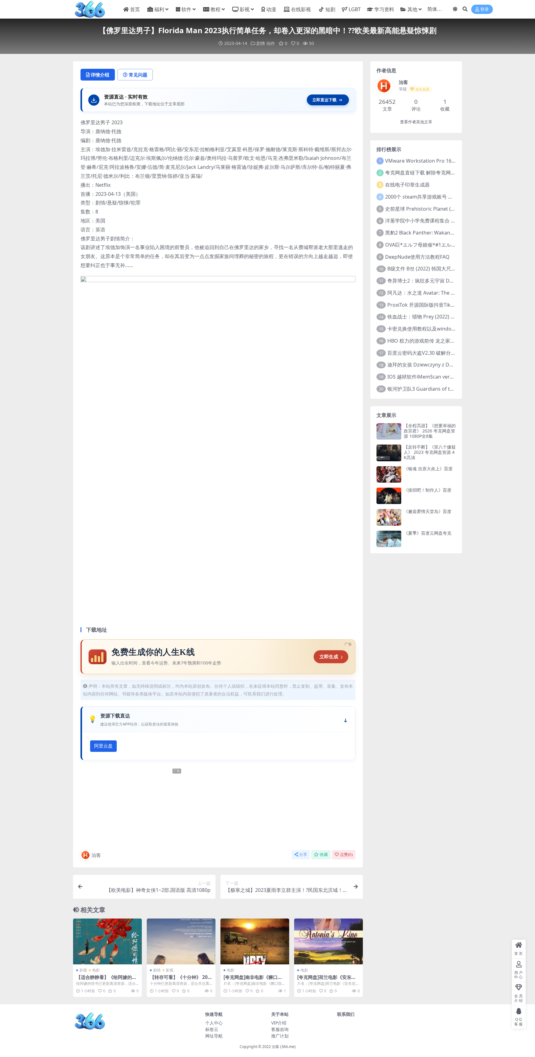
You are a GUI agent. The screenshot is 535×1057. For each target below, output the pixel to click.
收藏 (324, 854)
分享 (303, 854)
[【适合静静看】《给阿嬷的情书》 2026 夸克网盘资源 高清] (107, 941)
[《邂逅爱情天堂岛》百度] (388, 517)
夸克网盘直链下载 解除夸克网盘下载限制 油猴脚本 (441, 172)
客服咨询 (280, 1029)
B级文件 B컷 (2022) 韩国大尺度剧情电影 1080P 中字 (444, 268)
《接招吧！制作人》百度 (427, 490)
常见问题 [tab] (138, 75)
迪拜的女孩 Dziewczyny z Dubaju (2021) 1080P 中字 (446, 364)
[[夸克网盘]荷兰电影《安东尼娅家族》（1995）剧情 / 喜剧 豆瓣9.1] (328, 941)
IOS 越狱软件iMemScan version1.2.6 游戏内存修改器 (447, 376)
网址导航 (214, 1036)
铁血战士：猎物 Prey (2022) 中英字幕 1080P (436, 316)
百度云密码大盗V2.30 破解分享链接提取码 (434, 352)
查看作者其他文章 (416, 122)
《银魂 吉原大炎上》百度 (428, 468)
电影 (96, 970)
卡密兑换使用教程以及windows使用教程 (432, 328)
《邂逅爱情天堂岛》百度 (427, 511)
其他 (412, 9)
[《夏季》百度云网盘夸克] (388, 539)
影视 (245, 9)
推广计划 (280, 1036)
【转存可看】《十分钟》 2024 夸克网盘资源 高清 (180, 980)
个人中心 (214, 1023)
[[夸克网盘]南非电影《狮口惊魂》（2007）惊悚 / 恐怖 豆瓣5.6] (254, 941)
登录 (484, 9)
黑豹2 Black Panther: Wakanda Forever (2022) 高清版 (446, 232)
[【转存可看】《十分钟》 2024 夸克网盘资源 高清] (181, 941)
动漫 (271, 9)
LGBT (355, 9)
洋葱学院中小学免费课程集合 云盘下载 (428, 220)
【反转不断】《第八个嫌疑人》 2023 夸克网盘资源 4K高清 (430, 452)
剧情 (260, 43)
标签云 (211, 1029)
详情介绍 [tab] (100, 75)
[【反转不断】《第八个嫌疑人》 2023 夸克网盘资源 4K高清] (388, 453)
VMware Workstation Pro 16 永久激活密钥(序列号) (442, 160)
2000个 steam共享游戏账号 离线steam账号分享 (438, 196)
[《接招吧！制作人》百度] (388, 496)
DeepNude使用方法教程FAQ (417, 256)
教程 (215, 9)
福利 (159, 9)
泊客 (96, 855)
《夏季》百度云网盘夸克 (427, 533)
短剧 (330, 9)
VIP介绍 (278, 1023)
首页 (135, 9)
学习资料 (384, 9)
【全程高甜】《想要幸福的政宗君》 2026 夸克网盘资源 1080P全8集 (430, 431)
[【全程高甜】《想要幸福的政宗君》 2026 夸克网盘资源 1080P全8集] (388, 431)
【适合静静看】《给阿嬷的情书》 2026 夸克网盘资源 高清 (106, 980)
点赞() (346, 854)
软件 (186, 9)
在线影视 (301, 9)
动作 (270, 43)
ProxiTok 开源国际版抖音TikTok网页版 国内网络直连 (446, 304)
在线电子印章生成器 (407, 184)
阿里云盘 (103, 745)
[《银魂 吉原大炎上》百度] (388, 474)
